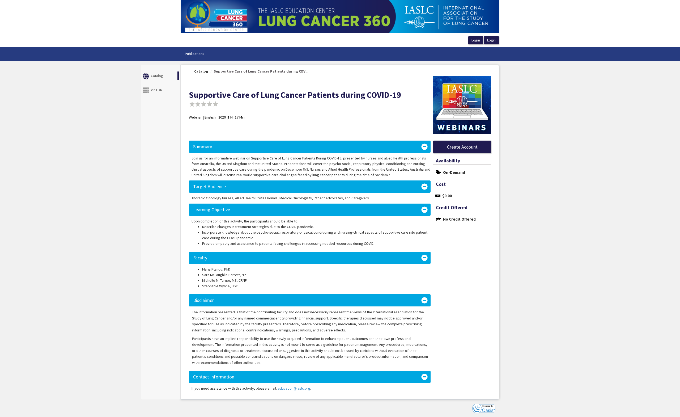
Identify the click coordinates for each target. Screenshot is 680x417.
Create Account (462, 147)
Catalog (201, 71)
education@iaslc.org (294, 388)
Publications (194, 53)
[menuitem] (194, 54)
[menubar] (194, 54)
